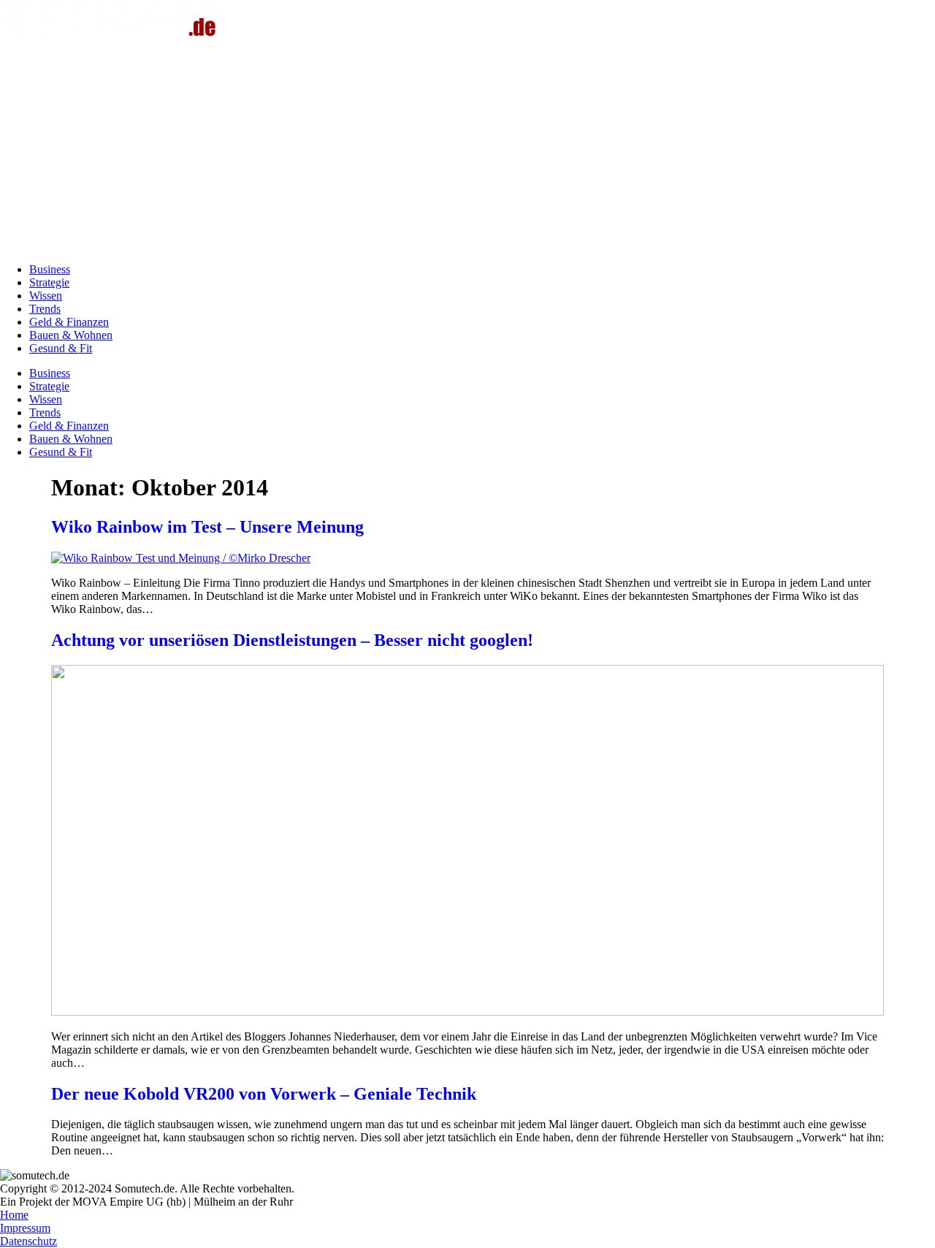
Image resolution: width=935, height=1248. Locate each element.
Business (49, 269)
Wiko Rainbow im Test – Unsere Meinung (207, 526)
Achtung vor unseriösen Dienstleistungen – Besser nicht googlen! (292, 640)
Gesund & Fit (60, 348)
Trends (45, 309)
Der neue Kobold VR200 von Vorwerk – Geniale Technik (263, 1093)
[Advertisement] (467, 149)
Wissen (45, 295)
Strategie (49, 282)
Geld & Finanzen (69, 322)
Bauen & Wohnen (70, 335)
